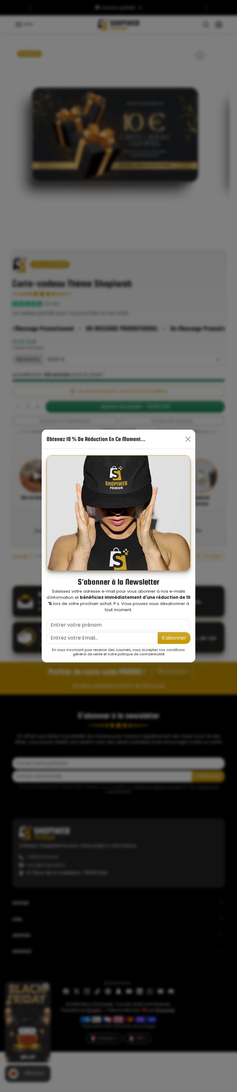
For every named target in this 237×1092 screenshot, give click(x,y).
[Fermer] (188, 439)
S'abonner (174, 637)
